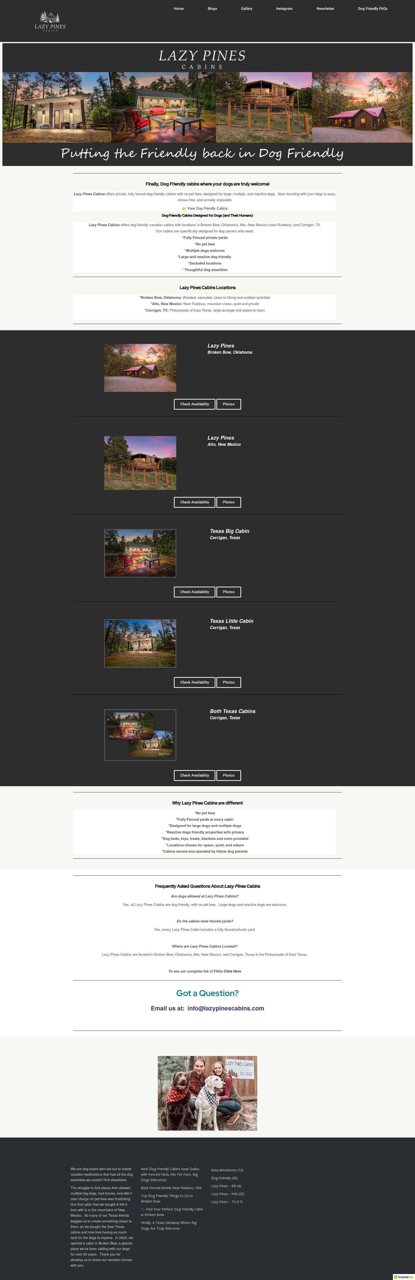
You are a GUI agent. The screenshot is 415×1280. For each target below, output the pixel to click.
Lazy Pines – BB (223, 1186)
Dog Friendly (221, 1178)
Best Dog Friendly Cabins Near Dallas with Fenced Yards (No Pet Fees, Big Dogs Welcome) (170, 1174)
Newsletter (325, 8)
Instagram (284, 8)
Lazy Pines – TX (223, 1201)
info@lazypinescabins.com (226, 1008)
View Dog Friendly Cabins (207, 208)
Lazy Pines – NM (224, 1194)
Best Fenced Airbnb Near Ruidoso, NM (171, 1188)
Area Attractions (223, 1170)
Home (179, 8)
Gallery (246, 8)
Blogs (212, 8)
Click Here (232, 971)
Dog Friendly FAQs (373, 8)
